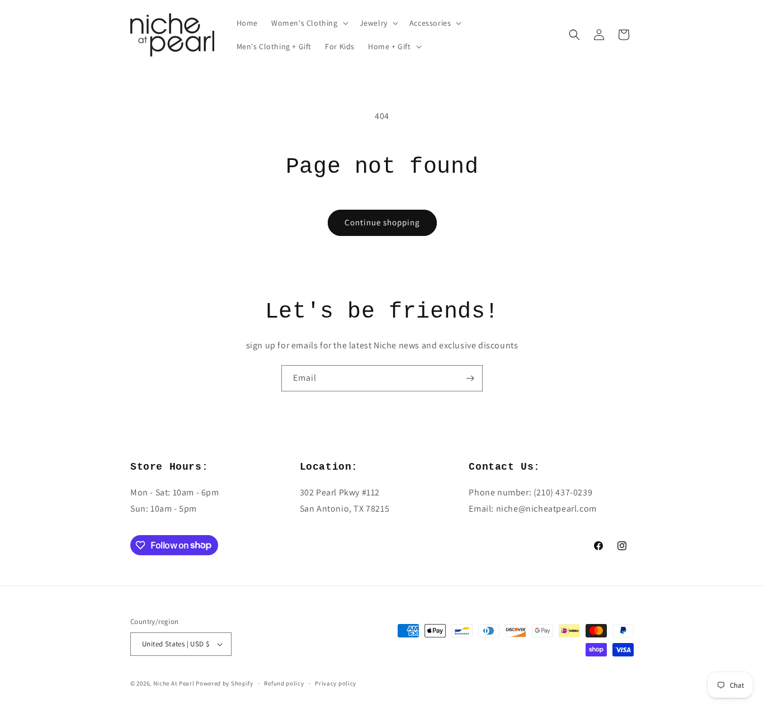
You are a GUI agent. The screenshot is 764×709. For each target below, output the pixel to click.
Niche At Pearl (174, 683)
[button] (309, 23)
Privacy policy (335, 683)
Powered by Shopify (224, 683)
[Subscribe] (470, 378)
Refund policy (284, 683)
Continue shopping (382, 222)
